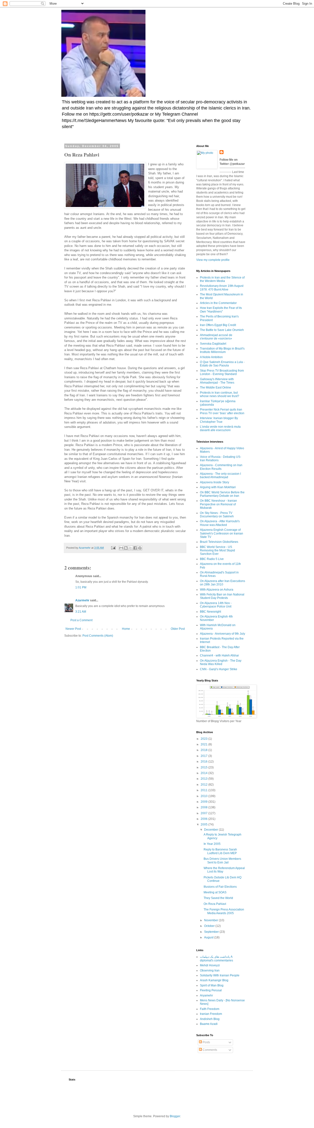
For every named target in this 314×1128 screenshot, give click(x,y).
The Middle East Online (215, 387)
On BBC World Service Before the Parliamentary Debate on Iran (222, 494)
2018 (204, 750)
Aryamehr (206, 995)
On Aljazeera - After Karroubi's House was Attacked (220, 523)
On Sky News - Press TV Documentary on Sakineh (217, 514)
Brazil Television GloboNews (219, 542)
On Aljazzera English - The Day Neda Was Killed (220, 662)
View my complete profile (213, 260)
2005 (204, 824)
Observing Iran (210, 970)
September (212, 932)
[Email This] (121, 548)
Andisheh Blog (210, 1019)
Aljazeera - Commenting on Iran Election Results (221, 466)
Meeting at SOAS (215, 892)
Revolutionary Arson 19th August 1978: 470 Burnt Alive (221, 287)
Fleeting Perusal (211, 990)
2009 (204, 801)
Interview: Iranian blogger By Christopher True (219, 419)
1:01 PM (80, 587)
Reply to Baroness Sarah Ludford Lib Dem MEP (220, 851)
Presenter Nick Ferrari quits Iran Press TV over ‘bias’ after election (222, 411)
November (211, 920)
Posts (206, 1042)
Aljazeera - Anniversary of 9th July (222, 633)
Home (126, 629)
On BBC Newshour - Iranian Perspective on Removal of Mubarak (218, 504)
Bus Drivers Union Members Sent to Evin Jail (222, 860)
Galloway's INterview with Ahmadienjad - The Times (217, 380)
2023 (204, 738)
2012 (204, 784)
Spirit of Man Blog (211, 985)
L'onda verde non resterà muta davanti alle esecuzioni (220, 428)
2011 (204, 790)
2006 (204, 819)
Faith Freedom (209, 1009)
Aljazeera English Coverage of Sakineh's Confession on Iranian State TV (221, 533)
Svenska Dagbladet (213, 343)
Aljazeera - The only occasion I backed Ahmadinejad (220, 475)
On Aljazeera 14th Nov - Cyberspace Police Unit (216, 604)
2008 (204, 807)
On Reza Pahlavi (215, 904)
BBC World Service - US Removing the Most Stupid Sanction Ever (217, 550)
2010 (204, 796)
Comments (209, 1050)
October (209, 926)
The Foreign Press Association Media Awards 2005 (224, 911)
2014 (204, 773)
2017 (204, 756)
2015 (204, 767)
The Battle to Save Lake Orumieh (222, 330)
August (209, 937)
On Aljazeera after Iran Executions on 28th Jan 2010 (222, 582)
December (211, 829)
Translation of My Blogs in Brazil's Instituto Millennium (222, 350)
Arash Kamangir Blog (214, 980)
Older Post (178, 629)
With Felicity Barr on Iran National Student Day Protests (222, 596)
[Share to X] (130, 548)
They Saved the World (218, 898)
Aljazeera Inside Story (214, 482)
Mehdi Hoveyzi (210, 965)
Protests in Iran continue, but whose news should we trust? (219, 394)
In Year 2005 (212, 844)
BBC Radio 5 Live (212, 559)
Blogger (175, 1116)
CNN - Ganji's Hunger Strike (218, 669)
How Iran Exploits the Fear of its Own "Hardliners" (221, 309)
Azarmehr (82, 600)
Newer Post (73, 629)
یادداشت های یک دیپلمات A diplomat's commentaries (216, 958)
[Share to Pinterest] (139, 548)
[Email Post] (113, 547)
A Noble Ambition (211, 357)
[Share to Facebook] (135, 548)
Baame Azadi (209, 1024)
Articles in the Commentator (218, 303)
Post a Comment (81, 620)
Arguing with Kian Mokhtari (218, 487)
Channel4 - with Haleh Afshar (219, 655)
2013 (204, 778)
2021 (204, 744)
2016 (204, 761)
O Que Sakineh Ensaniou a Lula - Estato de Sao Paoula (222, 363)
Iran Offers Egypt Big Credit (218, 325)
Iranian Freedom (211, 1014)
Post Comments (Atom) (97, 635)
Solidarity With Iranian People (219, 975)
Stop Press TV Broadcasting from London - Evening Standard (222, 372)
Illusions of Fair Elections (220, 886)
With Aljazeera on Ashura (216, 589)
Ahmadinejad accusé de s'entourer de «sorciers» (216, 336)
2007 (204, 813)
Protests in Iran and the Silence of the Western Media (222, 279)
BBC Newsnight (210, 611)
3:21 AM (80, 611)
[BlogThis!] (125, 548)
